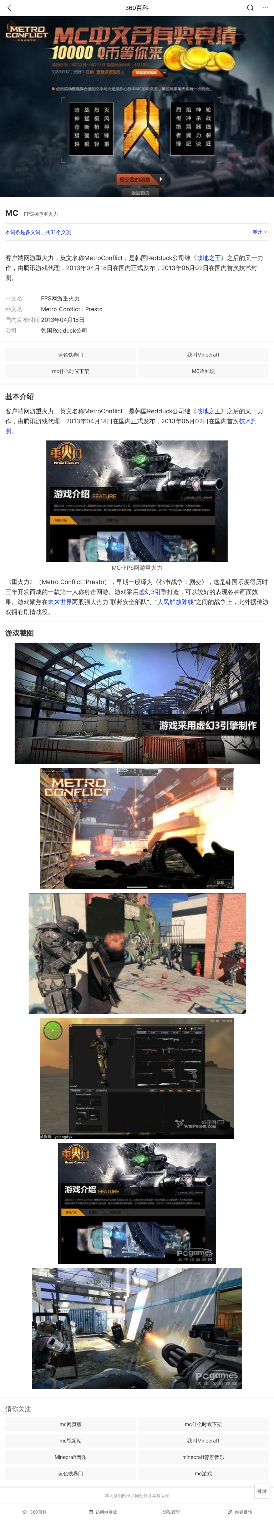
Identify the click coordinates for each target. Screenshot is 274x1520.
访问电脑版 (106, 1512)
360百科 (137, 7)
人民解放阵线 (175, 601)
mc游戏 (203, 1473)
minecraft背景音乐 (203, 1457)
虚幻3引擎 (153, 591)
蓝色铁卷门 (70, 355)
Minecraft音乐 (71, 1457)
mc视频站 (71, 1440)
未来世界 (60, 601)
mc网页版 (71, 1424)
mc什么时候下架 (70, 371)
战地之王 (209, 257)
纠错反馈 (243, 1512)
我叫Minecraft (203, 355)
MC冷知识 (203, 371)
